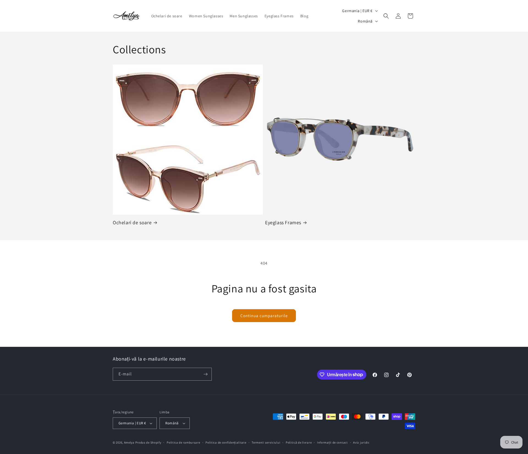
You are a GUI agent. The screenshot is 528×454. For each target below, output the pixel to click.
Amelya (129, 442)
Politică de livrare (299, 442)
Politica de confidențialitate (225, 442)
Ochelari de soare (132, 222)
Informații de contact (332, 442)
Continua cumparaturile (264, 315)
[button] (386, 16)
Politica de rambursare (183, 442)
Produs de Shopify (148, 442)
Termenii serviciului (266, 442)
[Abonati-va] (205, 374)
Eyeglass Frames (283, 222)
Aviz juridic (361, 442)
